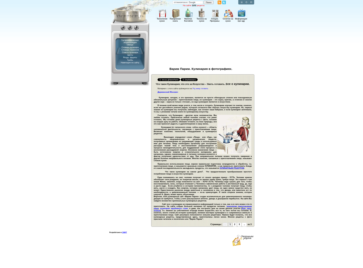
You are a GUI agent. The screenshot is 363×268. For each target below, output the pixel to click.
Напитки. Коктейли (188, 20)
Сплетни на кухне (228, 20)
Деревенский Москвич (168, 92)
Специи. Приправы (215, 20)
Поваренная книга (175, 20)
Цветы (130, 55)
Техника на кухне (202, 20)
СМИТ (124, 232)
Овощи (130, 45)
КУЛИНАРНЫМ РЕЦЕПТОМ (232, 168)
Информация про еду (241, 20)
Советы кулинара (130, 52)
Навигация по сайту (130, 62)
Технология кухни (162, 20)
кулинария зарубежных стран (174, 208)
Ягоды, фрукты (130, 57)
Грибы (130, 60)
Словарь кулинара (130, 47)
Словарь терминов (130, 50)
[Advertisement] (126, 114)
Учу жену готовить (200, 88)
